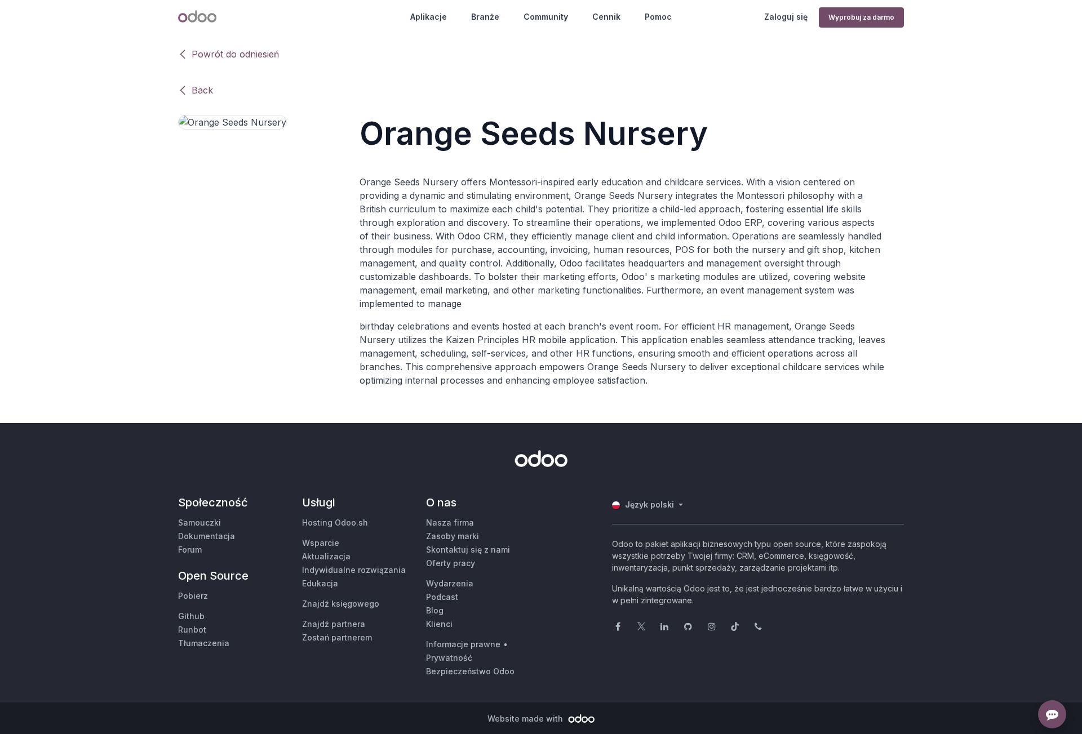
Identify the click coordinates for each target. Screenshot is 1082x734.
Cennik (606, 16)
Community (546, 16)
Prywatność (449, 657)
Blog (435, 610)
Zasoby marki (452, 536)
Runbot (192, 629)
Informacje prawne (463, 644)
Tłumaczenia (203, 643)
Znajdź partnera (333, 624)
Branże (485, 16)
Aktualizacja (326, 556)
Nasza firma (450, 522)
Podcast (442, 597)
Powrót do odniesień (235, 54)
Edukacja (320, 583)
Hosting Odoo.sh (335, 522)
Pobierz (193, 595)
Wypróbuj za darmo (861, 17)
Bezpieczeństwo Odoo (470, 671)
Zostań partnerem (337, 637)
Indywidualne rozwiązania (354, 570)
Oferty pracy (450, 563)
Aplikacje (428, 16)
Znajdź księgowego (340, 603)
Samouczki (199, 522)
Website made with (526, 718)
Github (191, 616)
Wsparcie (320, 543)
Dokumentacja (206, 536)
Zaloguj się (786, 16)
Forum (190, 549)
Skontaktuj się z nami (468, 549)
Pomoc (658, 16)
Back (202, 90)
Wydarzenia (449, 583)
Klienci (439, 624)
